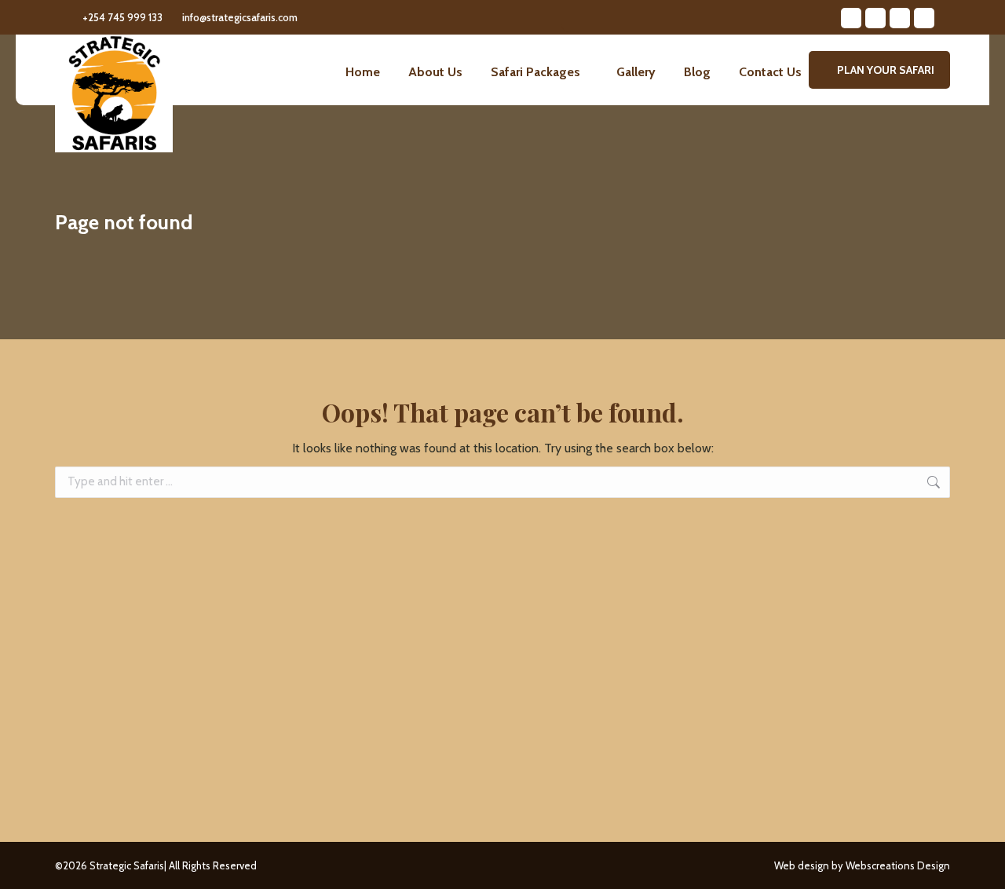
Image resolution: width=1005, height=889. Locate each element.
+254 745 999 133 (122, 17)
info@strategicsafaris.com (240, 17)
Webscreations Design (898, 865)
